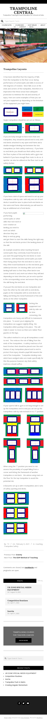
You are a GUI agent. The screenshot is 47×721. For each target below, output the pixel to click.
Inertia (10, 611)
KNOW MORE (23, 640)
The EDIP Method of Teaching (25, 557)
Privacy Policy (8, 718)
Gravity (19, 554)
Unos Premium (25, 718)
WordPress (40, 718)
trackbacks (29, 567)
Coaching (39, 544)
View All (40, 581)
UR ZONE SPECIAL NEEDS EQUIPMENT (20, 673)
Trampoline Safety (11, 546)
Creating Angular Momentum (16, 685)
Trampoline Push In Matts (15, 682)
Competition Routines (17, 600)
